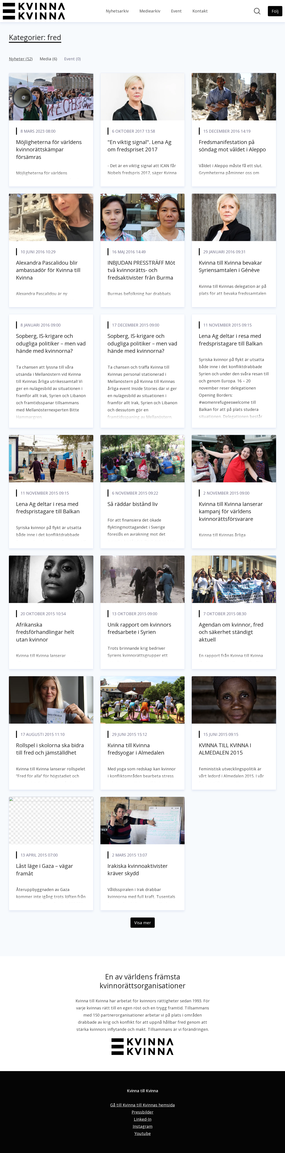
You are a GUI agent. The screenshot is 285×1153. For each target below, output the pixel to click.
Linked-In (142, 1119)
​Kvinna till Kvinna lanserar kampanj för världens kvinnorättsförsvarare (231, 511)
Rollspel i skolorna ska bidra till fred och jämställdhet (50, 748)
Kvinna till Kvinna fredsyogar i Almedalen (136, 748)
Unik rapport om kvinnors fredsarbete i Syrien (139, 628)
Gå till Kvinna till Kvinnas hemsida (142, 1105)
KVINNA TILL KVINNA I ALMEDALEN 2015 (225, 748)
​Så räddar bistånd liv (133, 503)
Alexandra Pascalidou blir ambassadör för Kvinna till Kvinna (48, 270)
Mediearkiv (149, 11)
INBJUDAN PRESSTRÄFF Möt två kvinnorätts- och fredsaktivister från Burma (141, 270)
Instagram (143, 1126)
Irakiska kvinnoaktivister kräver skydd (138, 869)
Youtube (142, 1133)
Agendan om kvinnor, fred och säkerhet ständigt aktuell (231, 632)
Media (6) (48, 58)
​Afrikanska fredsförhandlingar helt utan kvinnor (45, 632)
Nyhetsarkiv (117, 11)
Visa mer (142, 922)
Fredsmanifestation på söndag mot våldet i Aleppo (232, 145)
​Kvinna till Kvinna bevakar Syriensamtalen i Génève (230, 266)
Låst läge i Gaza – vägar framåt (44, 869)
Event (176, 11)
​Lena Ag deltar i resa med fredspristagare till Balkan (231, 339)
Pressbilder (142, 1112)
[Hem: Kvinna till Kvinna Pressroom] (34, 11)
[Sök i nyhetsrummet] (257, 11)
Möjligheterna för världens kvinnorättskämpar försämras (49, 149)
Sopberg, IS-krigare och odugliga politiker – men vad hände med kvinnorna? (51, 343)
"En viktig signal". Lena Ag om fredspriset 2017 (139, 145)
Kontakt (200, 11)
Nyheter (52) (21, 58)
